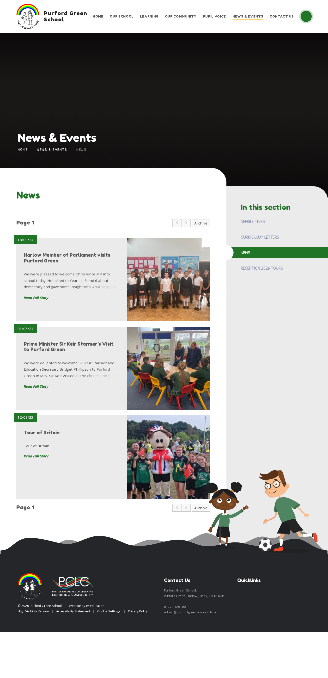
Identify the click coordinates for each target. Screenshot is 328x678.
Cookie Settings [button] (108, 611)
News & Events (52, 149)
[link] (177, 223)
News (81, 149)
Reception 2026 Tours (262, 268)
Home (23, 149)
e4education (95, 605)
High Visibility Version (33, 611)
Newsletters (253, 221)
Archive (200, 223)
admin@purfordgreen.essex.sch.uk (190, 612)
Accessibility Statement (73, 611)
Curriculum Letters (260, 237)
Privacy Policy (138, 611)
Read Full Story (36, 297)
